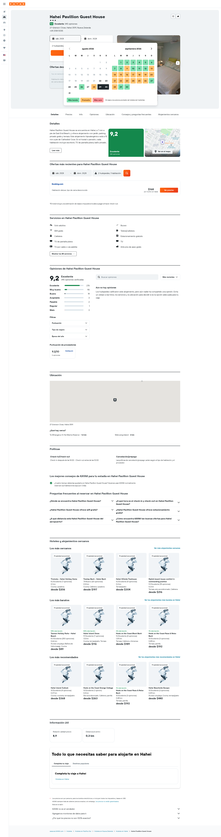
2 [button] (106, 62)
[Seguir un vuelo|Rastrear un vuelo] (4, 35)
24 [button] (69, 87)
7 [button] (94, 68)
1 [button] (100, 62)
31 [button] (69, 93)
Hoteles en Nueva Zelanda (103, 831)
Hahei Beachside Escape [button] (159, 688)
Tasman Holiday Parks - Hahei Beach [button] (63, 634)
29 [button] (100, 87)
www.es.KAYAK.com (56, 831)
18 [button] (76, 80)
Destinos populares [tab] (81, 763)
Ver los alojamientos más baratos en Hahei (162, 600)
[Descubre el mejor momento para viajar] (4, 40)
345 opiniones (71, 23)
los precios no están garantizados (107, 801)
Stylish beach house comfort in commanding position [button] (162, 580)
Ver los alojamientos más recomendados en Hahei (159, 657)
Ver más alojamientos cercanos (167, 548)
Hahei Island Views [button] (91, 633)
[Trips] (4, 47)
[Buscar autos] (4, 22)
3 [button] (69, 68)
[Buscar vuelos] (4, 11)
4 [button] (75, 68)
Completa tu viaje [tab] (61, 763)
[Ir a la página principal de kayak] (17, 3)
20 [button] (88, 80)
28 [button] (94, 87)
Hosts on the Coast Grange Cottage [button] (98, 688)
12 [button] (82, 74)
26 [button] (82, 87)
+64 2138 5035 (56, 30)
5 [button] (81, 68)
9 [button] (106, 68)
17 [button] (69, 80)
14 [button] (94, 74)
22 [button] (100, 80)
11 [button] (75, 74)
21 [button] (94, 80)
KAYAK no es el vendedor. (63, 809)
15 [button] (100, 74)
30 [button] (106, 87)
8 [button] (100, 68)
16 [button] (106, 74)
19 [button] (82, 80)
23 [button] (106, 80)
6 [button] (88, 68)
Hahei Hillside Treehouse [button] (126, 579)
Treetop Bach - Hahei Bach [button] (94, 579)
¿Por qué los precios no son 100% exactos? (71, 818)
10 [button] (69, 74)
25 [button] (75, 87)
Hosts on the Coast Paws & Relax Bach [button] (162, 634)
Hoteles (69, 831)
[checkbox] (62, 353)
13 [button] (88, 74)
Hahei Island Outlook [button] (59, 688)
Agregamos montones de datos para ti (69, 813)
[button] (4, 4)
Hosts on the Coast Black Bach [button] (129, 633)
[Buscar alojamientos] (4, 17)
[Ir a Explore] (4, 29)
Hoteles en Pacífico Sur (83, 831)
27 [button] (88, 87)
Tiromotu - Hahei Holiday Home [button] (64, 579)
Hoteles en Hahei (62, 779)
